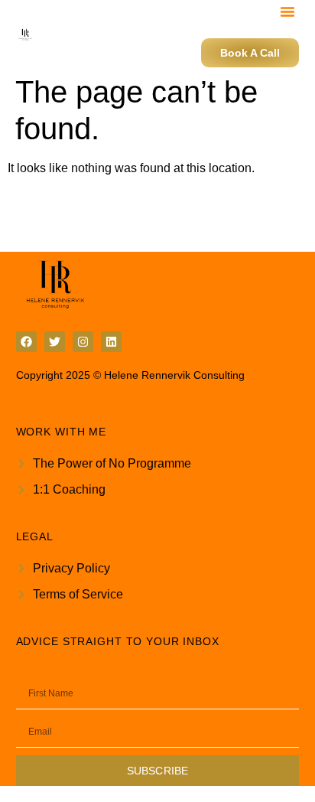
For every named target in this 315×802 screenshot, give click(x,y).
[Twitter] (54, 341)
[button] (287, 11)
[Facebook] (26, 341)
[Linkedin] (111, 341)
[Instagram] (83, 341)
